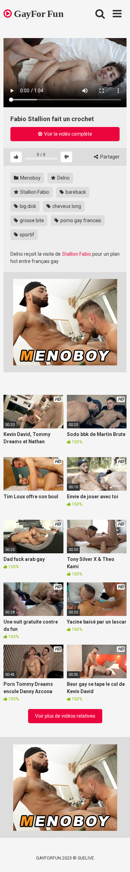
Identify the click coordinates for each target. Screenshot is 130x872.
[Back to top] (117, 858)
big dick (27, 206)
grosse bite (31, 220)
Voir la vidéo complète (67, 134)
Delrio (63, 178)
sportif (26, 234)
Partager (109, 157)
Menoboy (30, 178)
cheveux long (66, 206)
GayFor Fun (37, 13)
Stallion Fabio (34, 192)
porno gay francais (80, 220)
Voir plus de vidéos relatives (65, 716)
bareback (75, 192)
